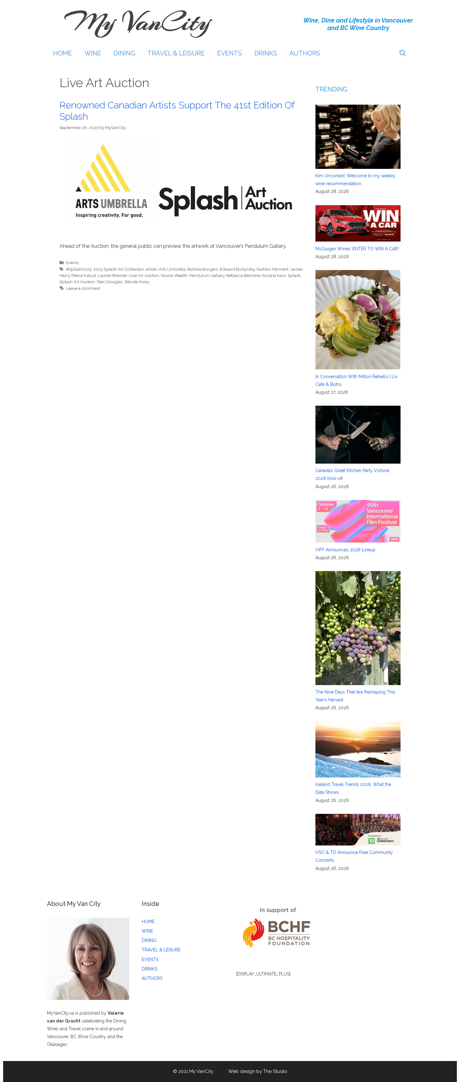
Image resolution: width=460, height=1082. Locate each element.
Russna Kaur (274, 275)
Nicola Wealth (174, 275)
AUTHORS (304, 53)
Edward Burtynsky (237, 269)
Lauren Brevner (112, 275)
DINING (124, 53)
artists (151, 269)
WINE (92, 53)
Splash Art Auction (77, 281)
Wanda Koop (137, 281)
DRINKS (265, 53)
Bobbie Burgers (202, 269)
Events (72, 262)
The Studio (275, 1071)
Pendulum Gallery (206, 275)
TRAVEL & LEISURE (176, 53)
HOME (62, 53)
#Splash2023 (78, 269)
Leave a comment (83, 288)
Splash (294, 275)
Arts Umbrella (172, 269)
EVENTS (229, 53)
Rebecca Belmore (243, 275)
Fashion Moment (273, 269)
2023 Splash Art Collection (118, 269)
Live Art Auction (144, 275)
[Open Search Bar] (402, 53)
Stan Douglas (109, 281)
